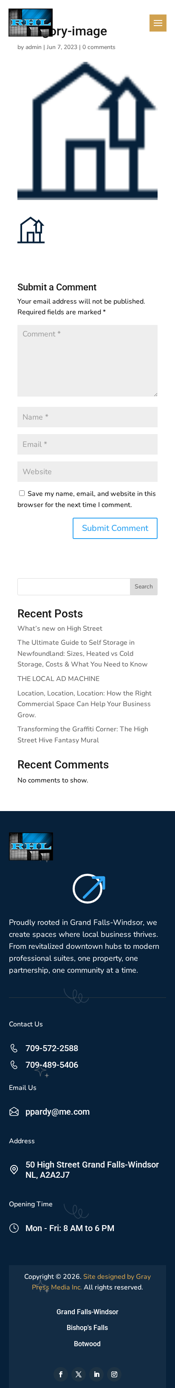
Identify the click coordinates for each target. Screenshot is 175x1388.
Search (144, 586)
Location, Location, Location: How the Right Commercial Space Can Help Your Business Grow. (84, 704)
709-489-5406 (51, 1065)
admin (33, 47)
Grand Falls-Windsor (87, 1312)
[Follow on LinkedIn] (96, 1374)
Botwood (87, 1344)
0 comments (99, 47)
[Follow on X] (78, 1374)
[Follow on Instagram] (114, 1374)
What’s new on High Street (59, 628)
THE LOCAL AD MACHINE (58, 679)
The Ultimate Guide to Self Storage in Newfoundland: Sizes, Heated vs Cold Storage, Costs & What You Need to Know (82, 653)
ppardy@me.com (57, 1112)
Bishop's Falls (87, 1328)
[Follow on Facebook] (61, 1374)
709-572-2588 (51, 1048)
